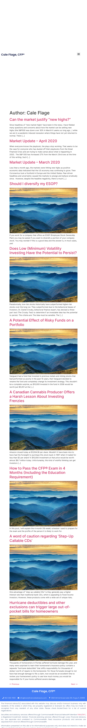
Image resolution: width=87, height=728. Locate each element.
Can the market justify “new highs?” (40, 119)
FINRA (79, 714)
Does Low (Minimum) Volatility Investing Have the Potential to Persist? (43, 250)
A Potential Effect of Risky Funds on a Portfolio (42, 322)
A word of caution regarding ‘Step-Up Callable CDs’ (42, 538)
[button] (78, 54)
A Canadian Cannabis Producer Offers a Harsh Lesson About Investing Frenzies (42, 396)
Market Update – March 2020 (35, 162)
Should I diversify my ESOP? (34, 183)
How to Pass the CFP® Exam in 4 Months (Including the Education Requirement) (37, 472)
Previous (14, 684)
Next (74, 684)
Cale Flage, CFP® (12, 55)
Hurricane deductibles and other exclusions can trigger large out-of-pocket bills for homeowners (40, 607)
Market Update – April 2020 (33, 141)
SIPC (84, 714)
